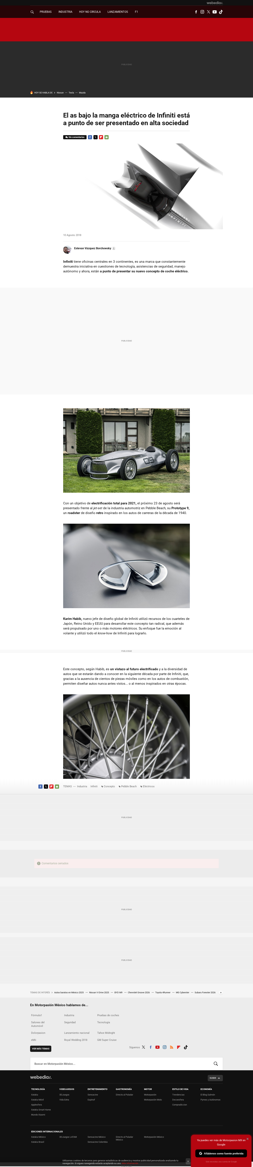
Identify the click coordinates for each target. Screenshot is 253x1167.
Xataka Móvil (37, 1099)
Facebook (196, 12)
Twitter (208, 12)
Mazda (82, 92)
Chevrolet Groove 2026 (139, 992)
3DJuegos (64, 1094)
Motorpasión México (154, 1137)
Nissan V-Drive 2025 (99, 992)
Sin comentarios (76, 137)
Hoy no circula (90, 11)
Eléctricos (149, 786)
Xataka (34, 1094)
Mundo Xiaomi (38, 1114)
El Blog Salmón (208, 1094)
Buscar (216, 1064)
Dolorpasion (38, 1032)
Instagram (202, 12)
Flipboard (101, 137)
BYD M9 (118, 992)
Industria (65, 11)
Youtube (215, 12)
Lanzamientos (118, 11)
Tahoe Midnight (106, 1032)
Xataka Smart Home (41, 1109)
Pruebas (46, 11)
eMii (33, 1040)
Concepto (109, 786)
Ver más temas (40, 1048)
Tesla (71, 92)
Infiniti (94, 786)
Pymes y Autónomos (210, 1099)
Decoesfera (178, 1099)
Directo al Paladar (124, 1094)
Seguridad (70, 1022)
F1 (136, 11)
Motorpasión (150, 1094)
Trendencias (178, 1094)
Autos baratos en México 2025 (69, 992)
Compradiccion (179, 1104)
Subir (213, 1078)
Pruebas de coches (108, 1015)
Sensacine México (97, 1137)
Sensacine (93, 1094)
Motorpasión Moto (153, 1099)
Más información (130, 1163)
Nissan (60, 92)
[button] (94, 248)
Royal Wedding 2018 (75, 1040)
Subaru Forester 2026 (205, 992)
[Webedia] (215, 3)
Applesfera (36, 1104)
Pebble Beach (129, 786)
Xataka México (38, 1137)
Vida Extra (64, 1099)
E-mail (106, 137)
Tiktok (221, 12)
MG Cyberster (183, 992)
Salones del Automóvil (38, 1024)
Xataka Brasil (37, 1142)
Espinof (91, 1099)
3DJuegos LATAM (68, 1137)
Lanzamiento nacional (76, 1032)
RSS (171, 1046)
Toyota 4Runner (163, 992)
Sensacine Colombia (98, 1142)
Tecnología (103, 1022)
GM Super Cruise (107, 1040)
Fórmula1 (36, 1015)
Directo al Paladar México (124, 1138)
